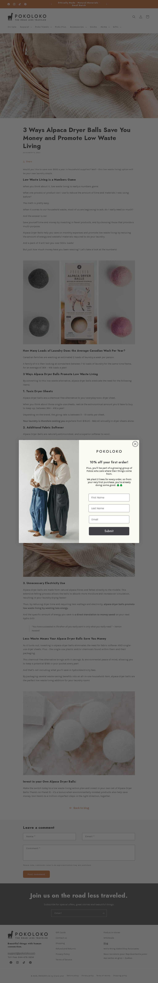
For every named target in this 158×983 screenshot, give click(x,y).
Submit (109, 531)
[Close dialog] (135, 444)
